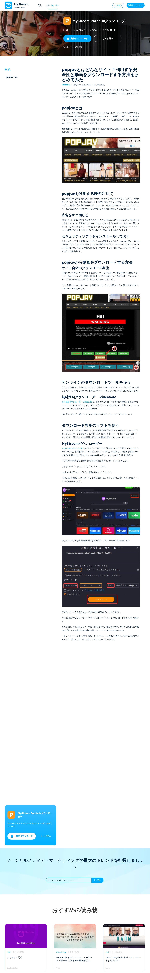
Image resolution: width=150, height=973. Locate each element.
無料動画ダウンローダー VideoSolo (77, 402)
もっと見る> (45, 836)
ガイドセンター (52, 5)
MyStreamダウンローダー (73, 448)
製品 (40, 5)
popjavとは (11, 77)
